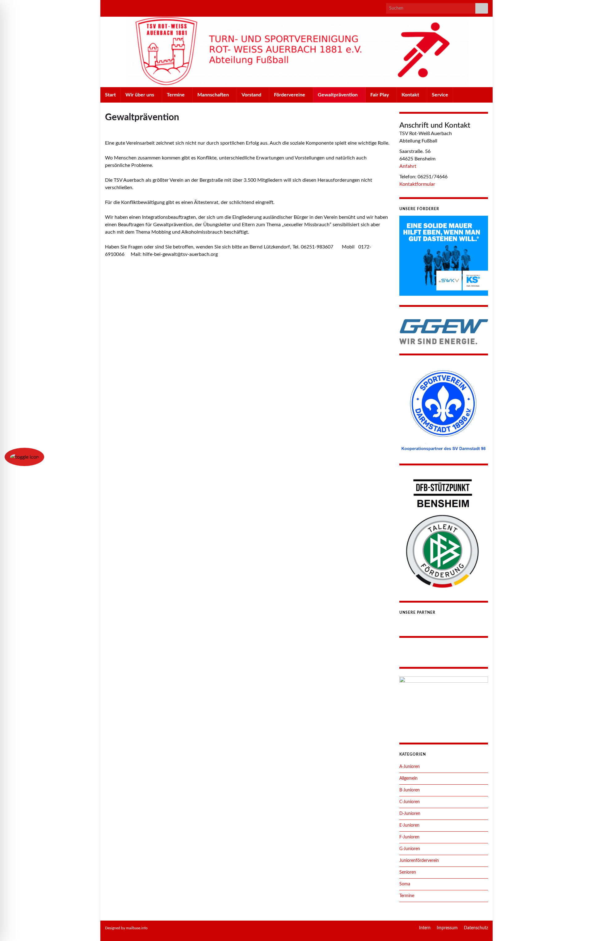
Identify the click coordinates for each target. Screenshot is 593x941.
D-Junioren (409, 814)
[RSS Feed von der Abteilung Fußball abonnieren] (108, 7)
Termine (176, 94)
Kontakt (411, 94)
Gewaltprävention (338, 94)
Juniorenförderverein (419, 860)
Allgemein (408, 778)
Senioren (407, 872)
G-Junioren (409, 849)
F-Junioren (409, 837)
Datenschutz (476, 928)
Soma (404, 884)
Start (110, 94)
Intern (425, 928)
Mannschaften (213, 94)
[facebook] (117, 7)
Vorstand (252, 94)
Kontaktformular (417, 184)
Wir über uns (140, 94)
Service (440, 94)
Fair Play (380, 94)
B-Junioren (409, 790)
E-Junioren (409, 825)
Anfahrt (407, 166)
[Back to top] (579, 927)
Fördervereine (290, 94)
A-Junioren (409, 767)
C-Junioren (409, 802)
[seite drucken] (385, 128)
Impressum (447, 928)
